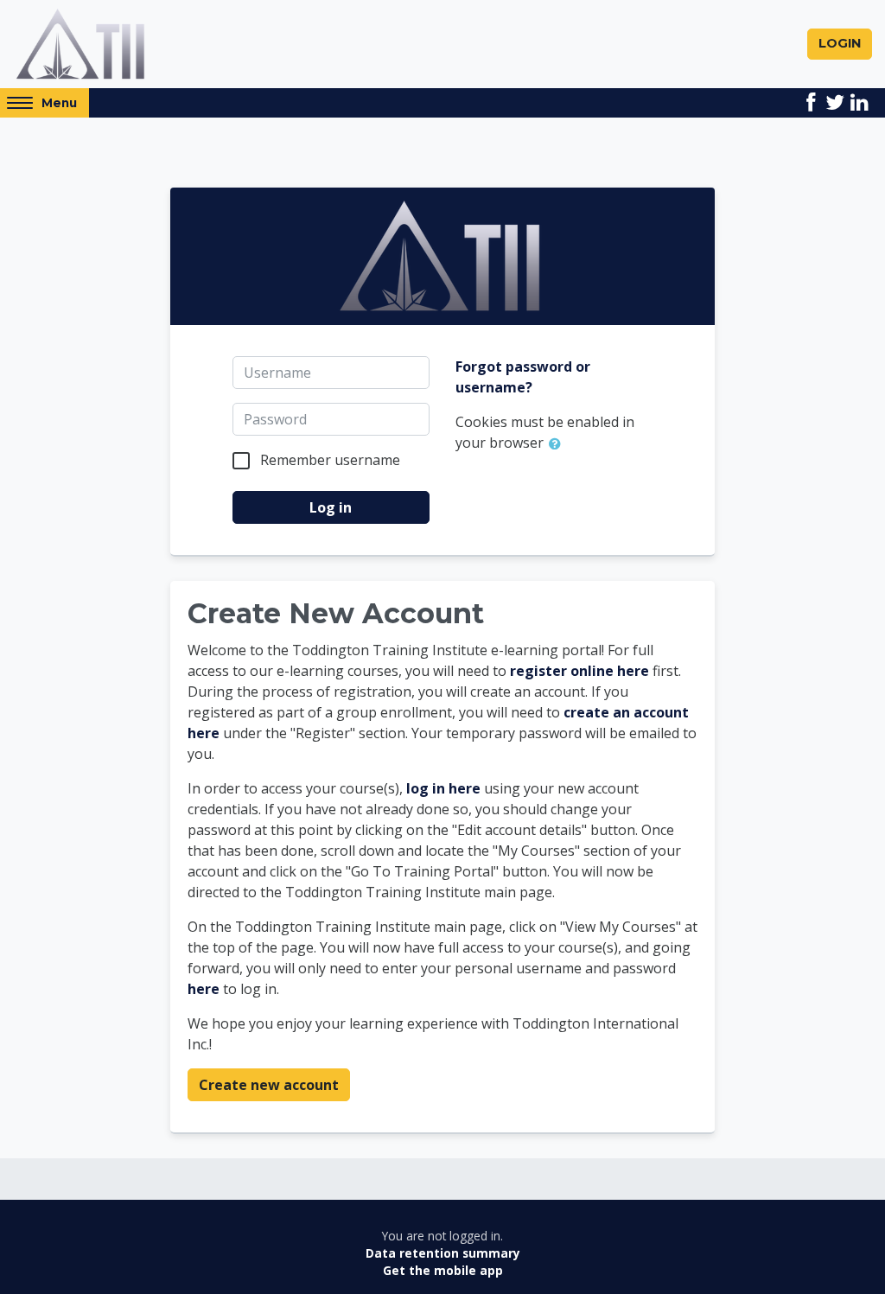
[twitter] (835, 102)
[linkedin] (859, 102)
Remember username (330, 459)
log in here (443, 788)
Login (839, 43)
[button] (558, 444)
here (204, 988)
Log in (330, 507)
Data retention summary (443, 1253)
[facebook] (811, 102)
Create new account (269, 1084)
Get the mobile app (443, 1270)
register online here (579, 670)
